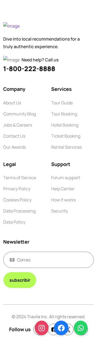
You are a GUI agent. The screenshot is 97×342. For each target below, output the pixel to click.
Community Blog (19, 114)
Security (59, 211)
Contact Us (14, 136)
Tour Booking (64, 114)
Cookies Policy (17, 200)
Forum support (65, 178)
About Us (12, 103)
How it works (63, 200)
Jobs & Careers (17, 125)
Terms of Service (19, 178)
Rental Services (66, 147)
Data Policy (14, 222)
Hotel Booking (64, 125)
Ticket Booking (65, 136)
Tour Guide (62, 103)
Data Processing (19, 211)
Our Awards (14, 147)
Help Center (63, 189)
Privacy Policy (16, 189)
